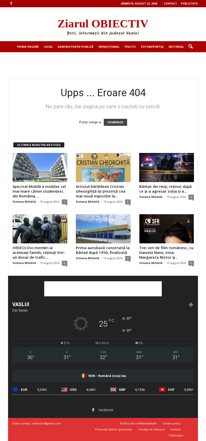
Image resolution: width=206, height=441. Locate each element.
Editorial (176, 46)
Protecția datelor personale (113, 429)
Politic (130, 46)
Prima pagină (28, 46)
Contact (170, 3)
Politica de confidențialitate (138, 423)
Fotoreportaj (152, 46)
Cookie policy (172, 423)
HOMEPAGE (115, 122)
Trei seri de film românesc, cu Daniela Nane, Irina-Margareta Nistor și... (166, 252)
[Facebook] (11, 3)
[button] (190, 46)
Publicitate (189, 3)
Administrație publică (75, 46)
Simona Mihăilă (24, 201)
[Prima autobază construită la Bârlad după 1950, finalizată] (103, 228)
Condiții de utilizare (151, 429)
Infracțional (109, 46)
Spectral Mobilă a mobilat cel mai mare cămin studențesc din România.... (39, 191)
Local (48, 46)
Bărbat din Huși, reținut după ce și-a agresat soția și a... (165, 189)
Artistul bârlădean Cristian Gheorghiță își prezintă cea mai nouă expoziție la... (100, 191)
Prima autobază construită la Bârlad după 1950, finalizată (103, 250)
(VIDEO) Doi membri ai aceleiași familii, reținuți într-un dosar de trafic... (39, 252)
